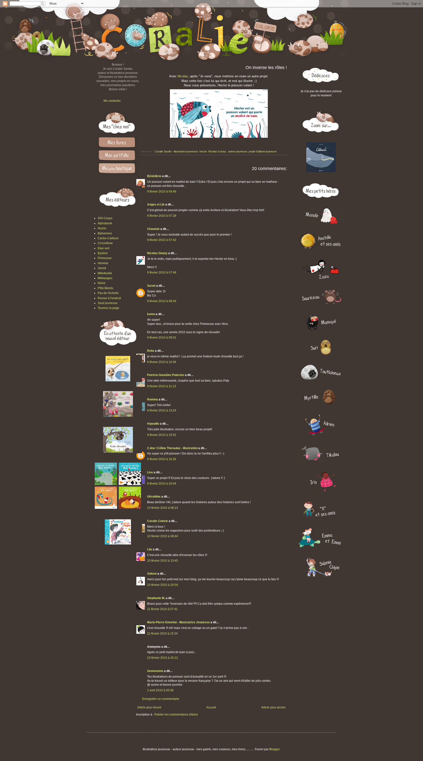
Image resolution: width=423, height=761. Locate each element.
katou (151, 314)
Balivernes (105, 233)
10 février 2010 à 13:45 (162, 560)
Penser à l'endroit (109, 298)
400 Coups (105, 218)
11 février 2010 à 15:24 (162, 633)
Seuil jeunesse (108, 303)
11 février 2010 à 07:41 (162, 609)
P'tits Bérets (105, 288)
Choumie (153, 229)
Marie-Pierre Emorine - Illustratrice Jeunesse (178, 622)
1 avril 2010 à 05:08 (160, 690)
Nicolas (182, 76)
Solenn (152, 573)
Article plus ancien (273, 707)
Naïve (102, 283)
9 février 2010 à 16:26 (161, 459)
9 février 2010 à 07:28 (161, 215)
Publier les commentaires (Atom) (176, 714)
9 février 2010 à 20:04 (161, 483)
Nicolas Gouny (157, 253)
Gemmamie (155, 671)
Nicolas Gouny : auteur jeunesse (227, 151)
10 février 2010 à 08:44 (162, 536)
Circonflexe (105, 243)
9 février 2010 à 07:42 (161, 240)
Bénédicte (154, 176)
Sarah (151, 285)
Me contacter (112, 100)
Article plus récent (149, 707)
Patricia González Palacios (165, 375)
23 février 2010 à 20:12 (162, 657)
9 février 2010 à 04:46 (161, 191)
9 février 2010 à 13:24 (161, 410)
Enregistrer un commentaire (160, 699)
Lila (149, 549)
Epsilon (103, 253)
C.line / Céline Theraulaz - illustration (172, 448)
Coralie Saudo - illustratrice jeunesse (176, 151)
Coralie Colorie (157, 521)
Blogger (274, 749)
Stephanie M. (156, 598)
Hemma (103, 263)
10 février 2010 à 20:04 (162, 585)
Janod (102, 268)
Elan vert (103, 248)
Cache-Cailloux (108, 238)
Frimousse (105, 258)
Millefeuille (105, 273)
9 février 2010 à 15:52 (161, 435)
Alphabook (105, 223)
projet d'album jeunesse (263, 151)
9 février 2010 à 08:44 (161, 301)
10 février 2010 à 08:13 (162, 508)
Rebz (150, 350)
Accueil (211, 707)
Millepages (105, 278)
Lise (150, 472)
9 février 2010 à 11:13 (161, 386)
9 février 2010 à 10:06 (161, 362)
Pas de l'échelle (108, 293)
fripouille (153, 423)
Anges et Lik (155, 204)
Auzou (102, 228)
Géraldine (154, 496)
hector (203, 151)
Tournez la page (108, 308)
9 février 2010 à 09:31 (161, 337)
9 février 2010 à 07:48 (161, 272)
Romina (152, 399)
